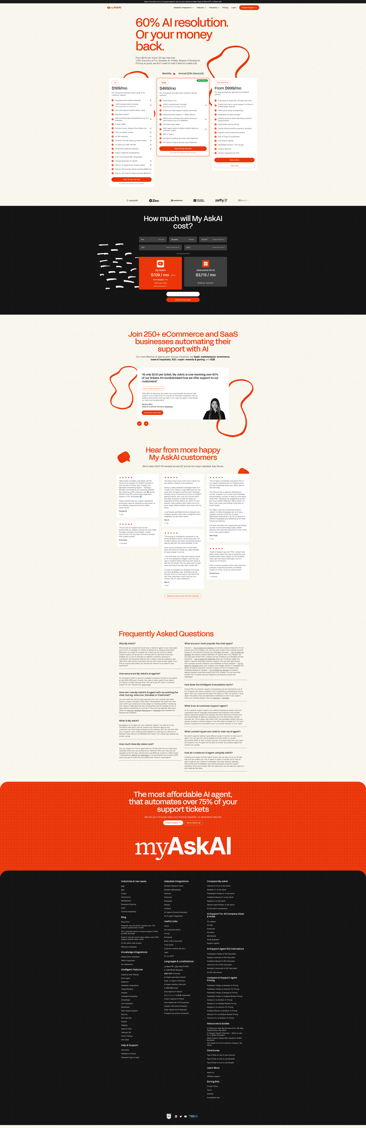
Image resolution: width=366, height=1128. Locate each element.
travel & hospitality (161, 359)
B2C (174, 359)
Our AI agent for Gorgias (219, 670)
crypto (181, 359)
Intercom (216, 698)
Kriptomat (169, 407)
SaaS (197, 356)
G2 (122, 514)
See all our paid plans (140, 755)
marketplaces (208, 356)
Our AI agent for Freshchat (205, 659)
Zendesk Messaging (142, 710)
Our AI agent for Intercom (204, 648)
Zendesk (124, 543)
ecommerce (223, 356)
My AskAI (123, 725)
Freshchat (157, 710)
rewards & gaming (195, 359)
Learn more (146, 685)
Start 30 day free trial (131, 179)
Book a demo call (194, 823)
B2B (212, 359)
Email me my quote (183, 300)
